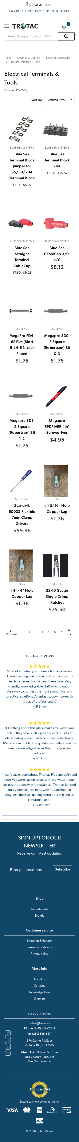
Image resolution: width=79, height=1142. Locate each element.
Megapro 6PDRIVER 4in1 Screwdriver (57, 426)
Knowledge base (39, 992)
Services (39, 985)
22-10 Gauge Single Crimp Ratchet (57, 596)
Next (69, 630)
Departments (39, 909)
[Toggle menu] (6, 26)
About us (40, 979)
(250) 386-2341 (44, 1028)
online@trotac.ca (39, 1023)
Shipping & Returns (39, 941)
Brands (39, 915)
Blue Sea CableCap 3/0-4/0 (57, 254)
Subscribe (62, 869)
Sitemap (39, 998)
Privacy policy (39, 954)
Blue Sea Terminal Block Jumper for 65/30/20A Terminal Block (22, 166)
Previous (11, 634)
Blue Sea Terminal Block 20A (57, 160)
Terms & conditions (39, 947)
